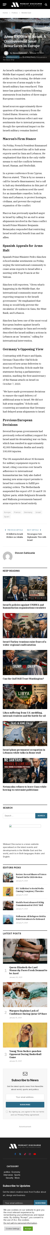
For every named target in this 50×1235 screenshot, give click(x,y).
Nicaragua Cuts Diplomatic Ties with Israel (36, 537)
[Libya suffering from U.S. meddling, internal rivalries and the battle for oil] (25, 696)
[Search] (45, 4)
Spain (6, 516)
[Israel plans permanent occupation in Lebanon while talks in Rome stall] (25, 733)
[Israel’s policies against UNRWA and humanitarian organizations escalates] (25, 588)
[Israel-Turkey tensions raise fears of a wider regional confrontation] (25, 625)
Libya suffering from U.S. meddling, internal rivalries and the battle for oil (24, 714)
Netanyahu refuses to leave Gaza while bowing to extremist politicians (24, 788)
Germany (28, 512)
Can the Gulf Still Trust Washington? (23, 678)
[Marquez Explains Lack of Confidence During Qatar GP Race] (25, 994)
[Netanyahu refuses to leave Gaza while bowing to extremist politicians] (25, 770)
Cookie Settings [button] (12, 1228)
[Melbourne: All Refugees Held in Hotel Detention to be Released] (8, 919)
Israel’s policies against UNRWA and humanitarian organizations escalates (24, 606)
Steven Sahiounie (20, 53)
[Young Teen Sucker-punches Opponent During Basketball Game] (25, 1035)
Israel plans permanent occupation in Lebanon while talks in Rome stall (24, 751)
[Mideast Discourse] (26, 4)
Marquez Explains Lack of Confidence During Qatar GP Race (28, 1012)
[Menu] (4, 4)
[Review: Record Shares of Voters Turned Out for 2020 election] (8, 877)
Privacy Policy (23, 1115)
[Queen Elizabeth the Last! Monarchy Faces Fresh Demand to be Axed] (25, 951)
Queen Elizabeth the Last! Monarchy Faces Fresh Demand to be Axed (28, 970)
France (17, 512)
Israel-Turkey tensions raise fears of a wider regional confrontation (24, 643)
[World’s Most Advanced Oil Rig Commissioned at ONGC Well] (8, 905)
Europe (7, 512)
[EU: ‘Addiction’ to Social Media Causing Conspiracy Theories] (8, 891)
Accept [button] (28, 1228)
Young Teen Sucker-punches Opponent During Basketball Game (25, 1054)
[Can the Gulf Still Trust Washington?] (25, 662)
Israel (38, 512)
